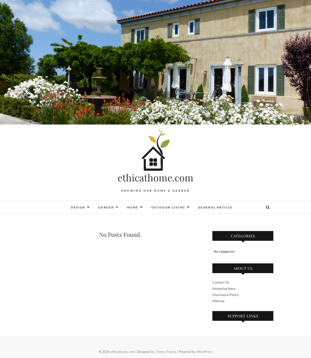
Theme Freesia (166, 352)
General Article (215, 207)
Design (78, 207)
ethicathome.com (155, 177)
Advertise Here (223, 288)
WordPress (204, 352)
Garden (106, 207)
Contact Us (220, 282)
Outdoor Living (168, 207)
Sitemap (218, 301)
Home (132, 207)
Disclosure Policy (225, 295)
